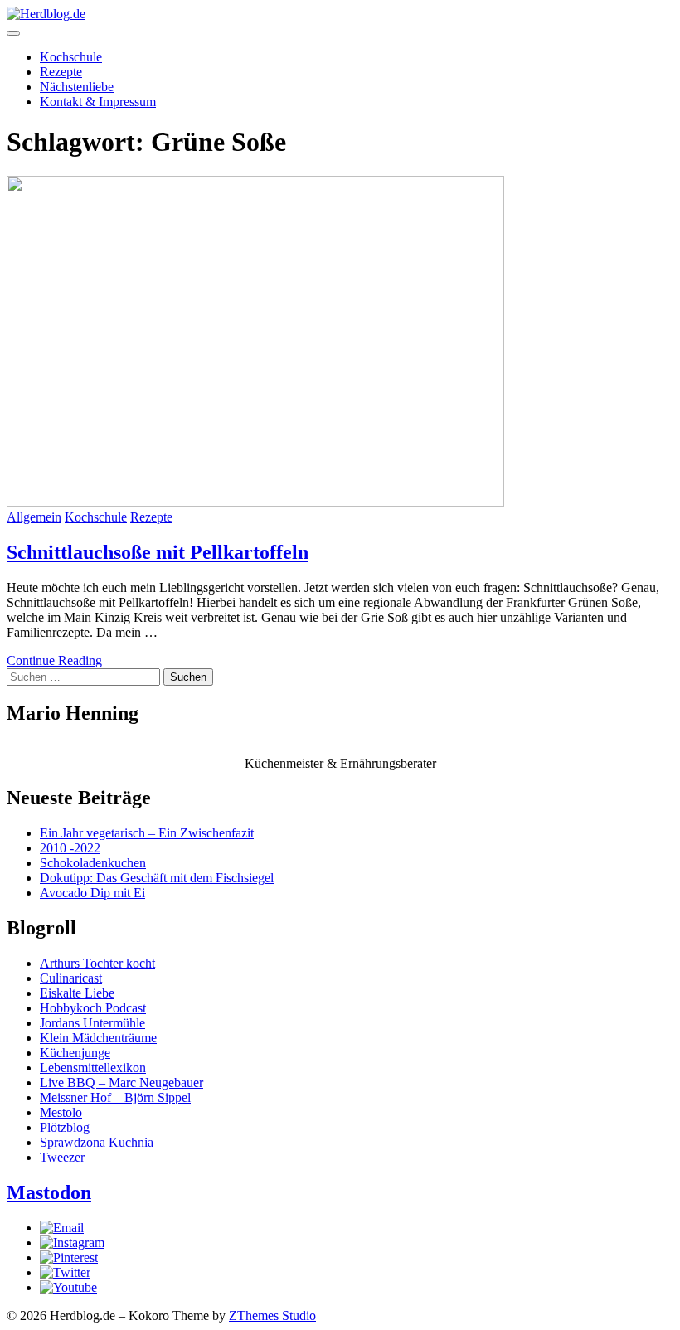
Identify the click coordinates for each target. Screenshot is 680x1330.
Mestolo (61, 1112)
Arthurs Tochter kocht (97, 963)
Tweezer (62, 1157)
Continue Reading (54, 660)
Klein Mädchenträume (98, 1038)
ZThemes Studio (272, 1315)
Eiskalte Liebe (77, 993)
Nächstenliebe (77, 87)
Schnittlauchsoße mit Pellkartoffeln (157, 552)
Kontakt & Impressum (98, 102)
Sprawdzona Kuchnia (96, 1142)
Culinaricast (71, 978)
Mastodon (49, 1192)
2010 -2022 (70, 848)
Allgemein (34, 517)
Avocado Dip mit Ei (92, 893)
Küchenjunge (75, 1053)
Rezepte (61, 72)
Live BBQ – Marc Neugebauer (121, 1082)
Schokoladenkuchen (93, 863)
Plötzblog (65, 1127)
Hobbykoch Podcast (93, 1008)
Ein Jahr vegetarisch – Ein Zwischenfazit (147, 833)
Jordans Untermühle (92, 1023)
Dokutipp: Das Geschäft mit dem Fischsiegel (157, 878)
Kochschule (71, 57)
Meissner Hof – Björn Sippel (115, 1097)
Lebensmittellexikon (93, 1068)
